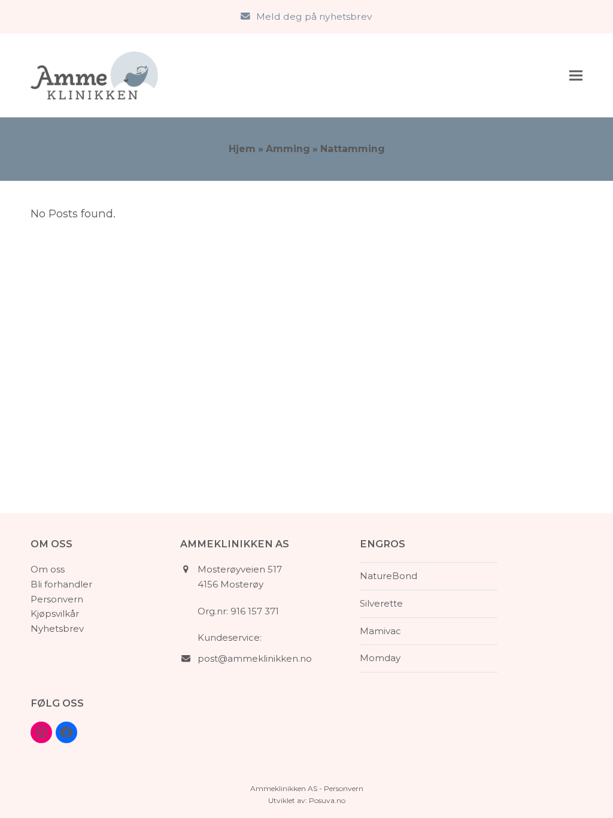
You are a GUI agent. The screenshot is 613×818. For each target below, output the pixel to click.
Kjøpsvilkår (55, 613)
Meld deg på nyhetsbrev (314, 16)
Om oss (48, 569)
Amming (288, 148)
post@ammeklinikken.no (255, 658)
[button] (575, 75)
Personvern (57, 599)
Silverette (381, 603)
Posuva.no (327, 800)
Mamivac (380, 631)
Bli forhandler (61, 584)
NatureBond (388, 575)
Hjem (242, 148)
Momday (380, 658)
